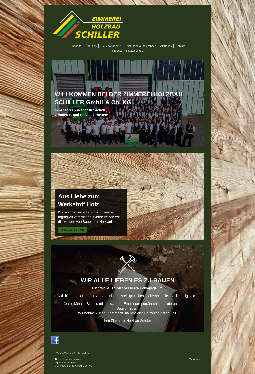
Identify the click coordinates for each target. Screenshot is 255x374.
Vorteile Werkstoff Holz (72, 229)
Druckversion (65, 359)
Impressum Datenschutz (67, 362)
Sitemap (78, 359)
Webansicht (194, 359)
